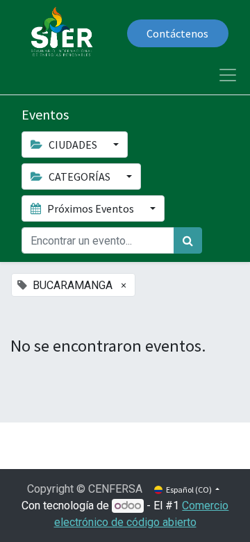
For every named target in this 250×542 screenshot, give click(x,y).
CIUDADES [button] (73, 144)
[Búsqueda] (188, 240)
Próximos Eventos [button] (90, 208)
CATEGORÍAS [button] (79, 176)
